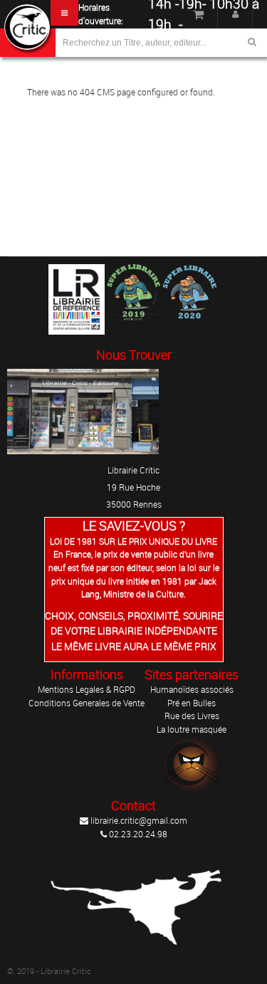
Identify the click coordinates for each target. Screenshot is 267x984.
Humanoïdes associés (192, 689)
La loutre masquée (191, 729)
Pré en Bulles (191, 702)
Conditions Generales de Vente (86, 702)
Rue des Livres (191, 715)
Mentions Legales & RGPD (86, 689)
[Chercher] (252, 41)
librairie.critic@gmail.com (137, 820)
